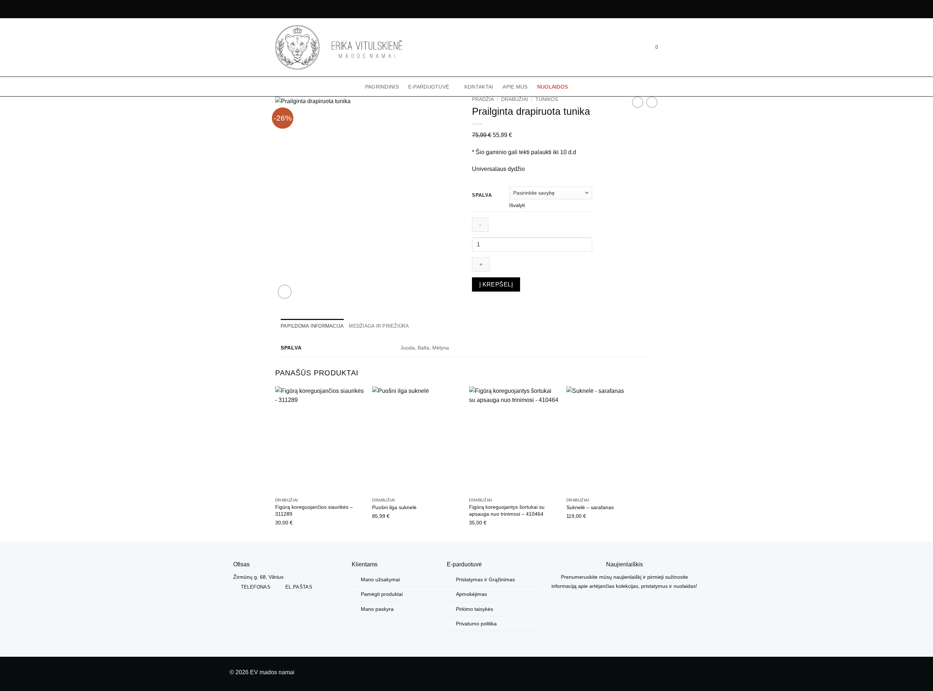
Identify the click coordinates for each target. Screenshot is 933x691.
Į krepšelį (496, 284)
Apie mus (515, 87)
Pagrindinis (382, 87)
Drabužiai (514, 99)
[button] (635, 47)
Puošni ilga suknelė (394, 507)
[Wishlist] (647, 47)
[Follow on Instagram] (698, 673)
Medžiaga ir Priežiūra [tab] (379, 326)
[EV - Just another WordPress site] (338, 47)
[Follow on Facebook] (686, 673)
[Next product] (637, 102)
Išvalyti (517, 205)
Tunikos (546, 99)
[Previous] (275, 463)
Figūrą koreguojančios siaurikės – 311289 (314, 510)
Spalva (482, 195)
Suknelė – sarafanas (590, 507)
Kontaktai (478, 87)
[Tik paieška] (623, 47)
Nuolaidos (552, 87)
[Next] (655, 463)
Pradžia (483, 99)
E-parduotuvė (428, 87)
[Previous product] (651, 102)
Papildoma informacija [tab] (312, 326)
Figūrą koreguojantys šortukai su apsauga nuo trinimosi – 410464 (506, 510)
